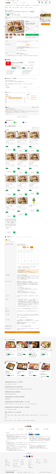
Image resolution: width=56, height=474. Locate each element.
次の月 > (32, 247)
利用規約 (29, 465)
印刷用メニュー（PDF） (36, 127)
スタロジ (45, 462)
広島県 (11, 70)
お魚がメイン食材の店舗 (7, 409)
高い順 (32, 129)
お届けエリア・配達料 (16, 7)
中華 (9, 403)
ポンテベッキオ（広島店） (9, 10)
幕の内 (33, 403)
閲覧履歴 (47, 0)
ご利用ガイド (31, 7)
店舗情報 (10, 7)
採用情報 (29, 472)
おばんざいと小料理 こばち (9, 373)
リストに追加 (31, 62)
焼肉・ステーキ (12, 403)
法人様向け (44, 0)
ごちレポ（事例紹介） (38, 462)
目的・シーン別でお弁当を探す (18, 420)
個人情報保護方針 (30, 467)
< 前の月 (24, 247)
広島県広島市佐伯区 (7, 398)
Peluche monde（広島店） (44, 374)
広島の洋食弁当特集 (33, 420)
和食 (5, 403)
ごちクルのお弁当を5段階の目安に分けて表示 (22, 46)
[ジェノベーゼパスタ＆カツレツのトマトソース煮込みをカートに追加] (26, 194)
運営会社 (29, 462)
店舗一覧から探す (7, 464)
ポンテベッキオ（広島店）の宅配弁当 (35, 5)
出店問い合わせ (30, 464)
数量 (26, 30)
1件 (12, 13)
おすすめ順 (37, 129)
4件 (17, 66)
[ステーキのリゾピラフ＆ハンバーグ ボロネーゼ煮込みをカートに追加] (38, 172)
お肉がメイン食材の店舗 (13, 409)
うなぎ (36, 403)
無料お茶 (27, 27)
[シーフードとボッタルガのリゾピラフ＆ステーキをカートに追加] (14, 172)
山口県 (13, 70)
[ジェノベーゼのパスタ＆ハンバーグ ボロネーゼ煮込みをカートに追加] (38, 193)
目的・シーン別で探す (7, 465)
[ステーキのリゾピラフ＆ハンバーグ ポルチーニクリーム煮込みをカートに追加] (14, 194)
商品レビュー (22, 7)
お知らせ (37, 461)
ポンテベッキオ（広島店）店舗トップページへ (22, 332)
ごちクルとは (29, 461)
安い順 (34, 129)
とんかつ (16, 403)
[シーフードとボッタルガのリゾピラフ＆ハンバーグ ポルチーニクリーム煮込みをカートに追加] (14, 150)
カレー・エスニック (22, 403)
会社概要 (18, 472)
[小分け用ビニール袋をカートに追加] (14, 232)
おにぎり (31, 403)
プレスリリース (32, 472)
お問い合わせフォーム (28, 292)
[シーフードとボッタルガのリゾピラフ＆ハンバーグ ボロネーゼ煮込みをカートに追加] (38, 151)
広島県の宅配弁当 (18, 5)
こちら (28, 272)
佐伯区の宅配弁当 (28, 5)
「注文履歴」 (22, 288)
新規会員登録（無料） (39, 0)
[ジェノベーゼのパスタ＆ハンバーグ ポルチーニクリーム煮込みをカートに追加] (14, 216)
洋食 (7, 403)
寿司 (18, 403)
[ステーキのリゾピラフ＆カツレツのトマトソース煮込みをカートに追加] (26, 172)
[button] (13, 87)
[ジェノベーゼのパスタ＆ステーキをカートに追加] (26, 214)
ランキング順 (28, 129)
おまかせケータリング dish (16, 466)
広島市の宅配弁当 (23, 5)
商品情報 (6, 7)
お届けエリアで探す (7, 462)
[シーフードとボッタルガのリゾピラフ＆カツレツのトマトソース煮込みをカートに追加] (26, 151)
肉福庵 (18, 373)
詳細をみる (9, 149)
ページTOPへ (27, 453)
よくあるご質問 (23, 305)
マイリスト (49, 0)
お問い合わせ (22, 464)
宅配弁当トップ (7, 461)
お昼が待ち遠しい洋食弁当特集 (26, 420)
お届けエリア (7, 85)
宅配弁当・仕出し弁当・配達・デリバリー (10, 5)
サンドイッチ (27, 403)
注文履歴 (16, 444)
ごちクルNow (45, 461)
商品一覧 (26, 7)
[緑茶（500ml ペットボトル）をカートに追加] (38, 210)
